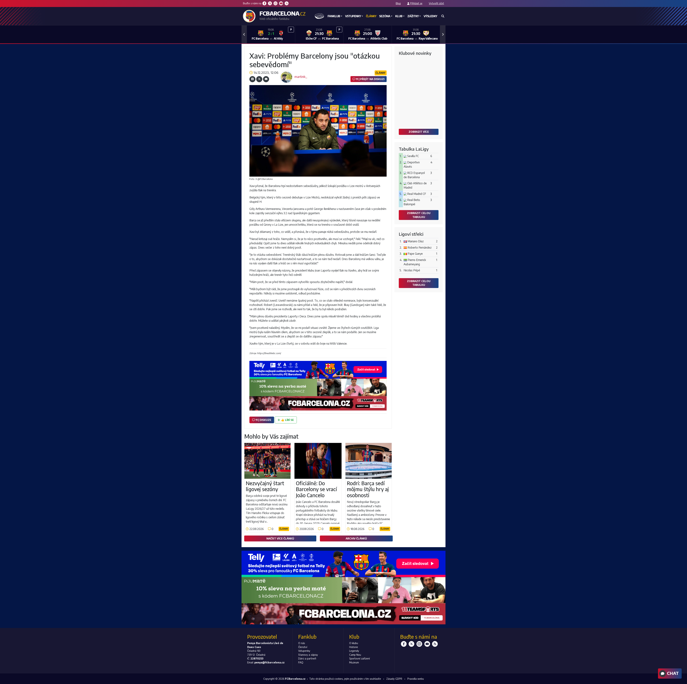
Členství (302, 647)
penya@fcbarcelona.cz (269, 662)
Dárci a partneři (307, 658)
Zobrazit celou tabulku (418, 215)
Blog (398, 3)
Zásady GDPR (394, 678)
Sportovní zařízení (359, 658)
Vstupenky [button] (353, 16)
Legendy (354, 650)
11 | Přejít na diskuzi (369, 79)
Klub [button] (398, 16)
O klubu (353, 643)
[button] (244, 34)
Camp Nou (355, 654)
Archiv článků (356, 538)
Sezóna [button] (384, 16)
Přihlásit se (416, 3)
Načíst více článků (280, 538)
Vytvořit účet (436, 3)
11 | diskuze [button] (263, 419)
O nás (301, 643)
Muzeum (354, 662)
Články (371, 16)
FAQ (300, 662)
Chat (672, 673)
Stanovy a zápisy (308, 654)
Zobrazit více (419, 131)
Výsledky (430, 16)
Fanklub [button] (334, 16)
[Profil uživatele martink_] (286, 71)
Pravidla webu (415, 678)
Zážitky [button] (413, 16)
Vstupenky (304, 650)
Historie (353, 647)
